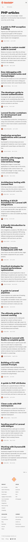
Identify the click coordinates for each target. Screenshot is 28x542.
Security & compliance (20, 526)
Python (17, 492)
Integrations (4, 503)
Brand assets (18, 524)
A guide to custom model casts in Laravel (13, 48)
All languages (18, 499)
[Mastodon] (13, 539)
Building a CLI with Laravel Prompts (10, 363)
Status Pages (4, 492)
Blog (2, 521)
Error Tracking (4, 487)
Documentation (5, 519)
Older (24, 472)
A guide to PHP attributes (13, 383)
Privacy (7, 539)
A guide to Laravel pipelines (10, 291)
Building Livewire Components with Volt (11, 249)
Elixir (17, 494)
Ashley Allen (6, 65)
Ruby (17, 487)
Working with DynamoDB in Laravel (13, 448)
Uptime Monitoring (5, 489)
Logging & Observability (6, 496)
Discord (3, 526)
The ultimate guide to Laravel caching (11, 314)
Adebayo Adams (7, 417)
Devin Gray (6, 106)
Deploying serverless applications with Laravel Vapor (13, 137)
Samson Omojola (7, 151)
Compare (3, 508)
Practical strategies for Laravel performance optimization (12, 268)
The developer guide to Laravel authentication (12, 93)
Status (3, 529)
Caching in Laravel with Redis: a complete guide (12, 339)
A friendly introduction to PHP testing (13, 226)
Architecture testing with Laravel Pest (13, 183)
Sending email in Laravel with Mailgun (13, 425)
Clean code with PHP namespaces (11, 404)
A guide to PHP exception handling (13, 28)
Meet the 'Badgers (19, 517)
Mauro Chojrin (6, 41)
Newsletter (4, 524)
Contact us (18, 521)
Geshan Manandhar (8, 128)
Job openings (18, 519)
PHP (16, 496)
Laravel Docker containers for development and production (14, 115)
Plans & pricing (5, 505)
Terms (3, 539)
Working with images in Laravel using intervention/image (12, 160)
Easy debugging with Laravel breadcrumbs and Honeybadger (13, 74)
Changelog (4, 510)
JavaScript (18, 489)
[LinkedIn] (15, 539)
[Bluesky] (10, 539)
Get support (4, 517)
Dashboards (4, 494)
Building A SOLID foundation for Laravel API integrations (14, 202)
